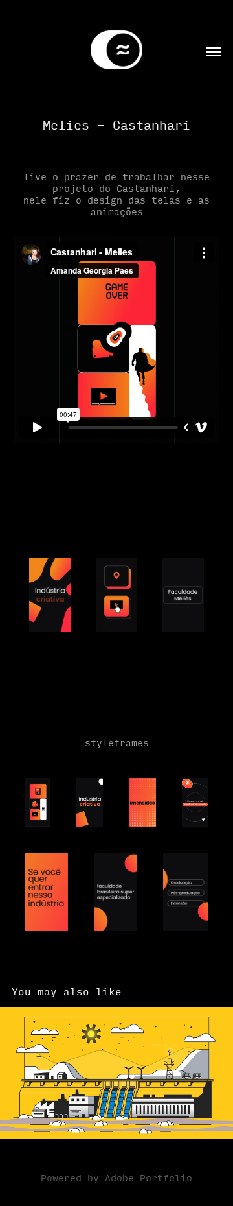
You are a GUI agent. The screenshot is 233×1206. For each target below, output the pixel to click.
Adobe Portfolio (148, 1177)
